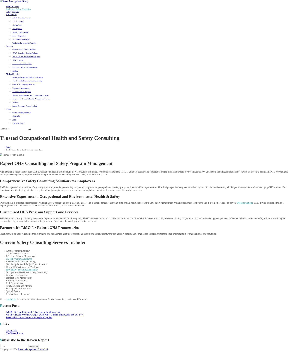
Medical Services (13, 74)
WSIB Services (12, 6)
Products (15, 102)
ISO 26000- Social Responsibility (22, 269)
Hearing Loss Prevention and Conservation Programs (30, 95)
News (14, 119)
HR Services (11, 15)
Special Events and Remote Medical (24, 106)
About (8, 109)
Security (9, 46)
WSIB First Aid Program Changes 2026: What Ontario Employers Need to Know (44, 314)
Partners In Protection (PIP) (22, 64)
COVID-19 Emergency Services (23, 84)
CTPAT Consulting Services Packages (25, 53)
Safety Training (12, 12)
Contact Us (16, 116)
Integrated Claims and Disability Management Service (31, 99)
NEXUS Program (18, 60)
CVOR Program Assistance (19, 259)
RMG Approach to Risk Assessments (24, 67)
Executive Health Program (21, 92)
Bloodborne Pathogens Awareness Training (27, 81)
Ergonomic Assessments (20, 88)
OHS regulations (245, 202)
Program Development (20, 32)
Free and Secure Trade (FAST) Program (26, 56)
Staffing (15, 71)
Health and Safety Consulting (18, 9)
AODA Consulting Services (21, 18)
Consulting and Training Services (24, 49)
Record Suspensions (19, 36)
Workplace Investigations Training (24, 43)
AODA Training (18, 21)
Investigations (17, 29)
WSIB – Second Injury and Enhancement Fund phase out (33, 312)
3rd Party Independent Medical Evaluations (27, 77)
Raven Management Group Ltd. (33, 349)
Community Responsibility (21, 112)
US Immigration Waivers (21, 39)
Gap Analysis (16, 25)
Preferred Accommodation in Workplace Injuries (29, 317)
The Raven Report (18, 123)
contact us (11, 299)
